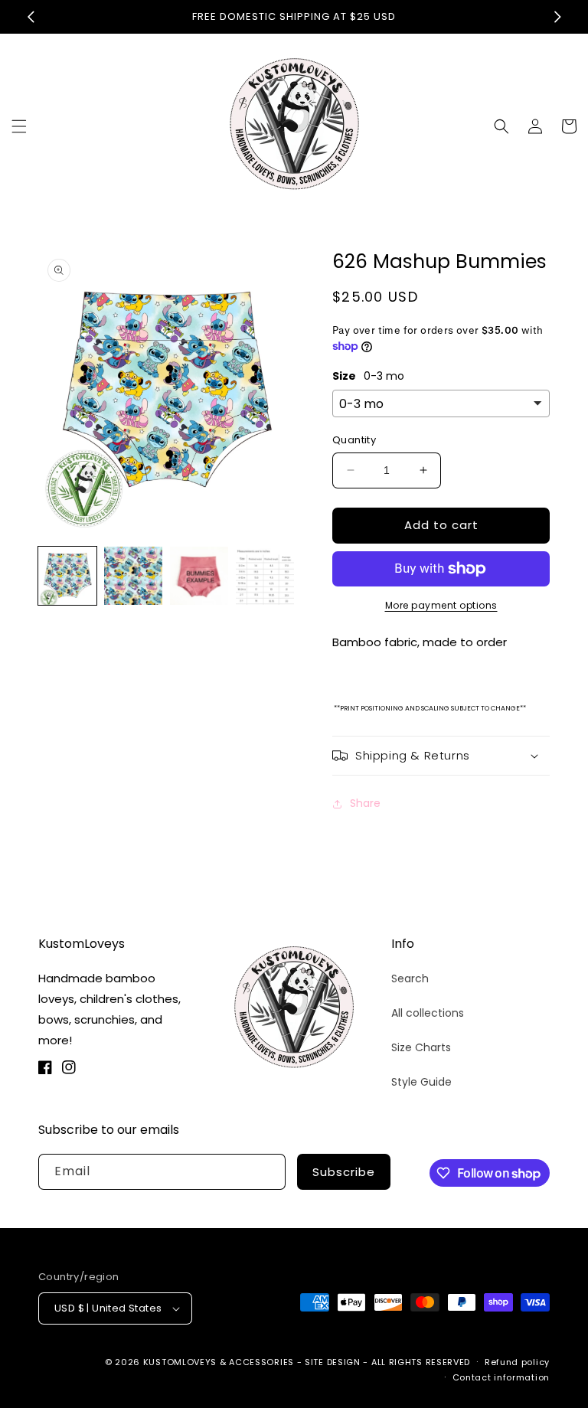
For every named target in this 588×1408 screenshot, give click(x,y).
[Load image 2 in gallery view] (133, 576)
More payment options (441, 605)
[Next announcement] (557, 17)
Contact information (501, 1377)
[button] (19, 126)
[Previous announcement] (30, 17)
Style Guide (421, 1081)
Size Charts (421, 1047)
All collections (427, 1013)
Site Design (333, 1362)
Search (410, 978)
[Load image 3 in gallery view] (199, 576)
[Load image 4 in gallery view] (265, 576)
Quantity (354, 440)
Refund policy (517, 1362)
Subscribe (343, 1172)
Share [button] (365, 803)
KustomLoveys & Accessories (220, 1362)
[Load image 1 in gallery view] (67, 576)
